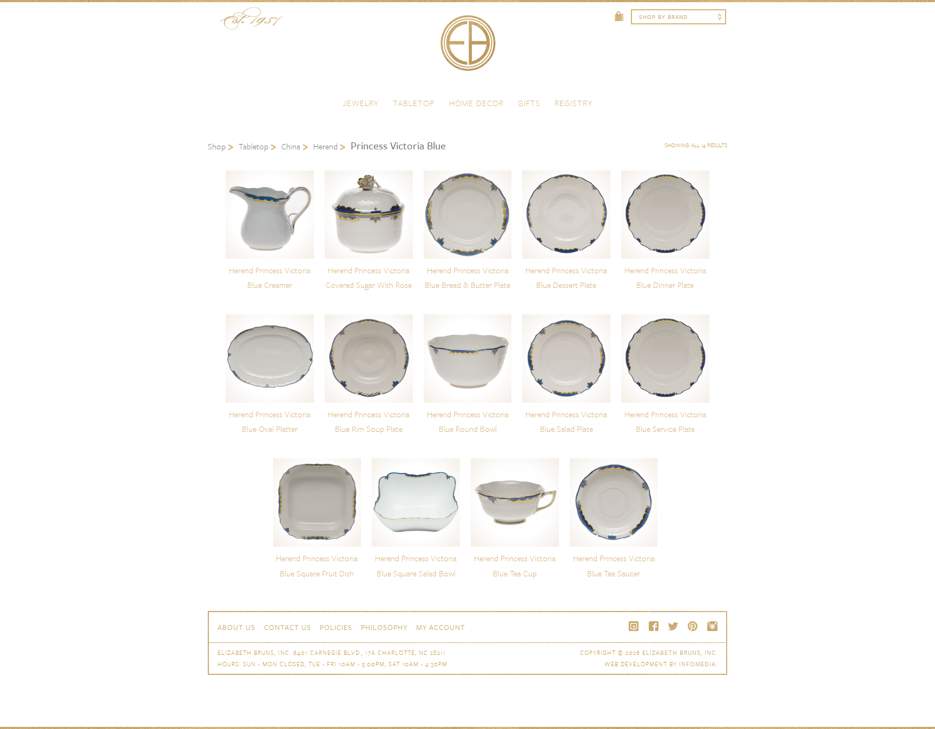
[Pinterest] (692, 626)
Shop (217, 146)
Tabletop (413, 103)
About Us (236, 627)
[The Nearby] (634, 626)
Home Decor (476, 103)
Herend (325, 146)
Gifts (529, 103)
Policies (336, 627)
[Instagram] (712, 626)
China (290, 146)
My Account (440, 627)
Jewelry (361, 103)
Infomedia (697, 663)
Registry (573, 103)
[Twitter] (673, 626)
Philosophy (384, 627)
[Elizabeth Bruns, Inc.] (467, 48)
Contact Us (287, 627)
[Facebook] (653, 626)
